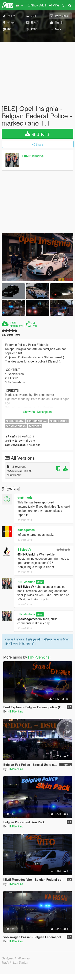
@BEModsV (25, 586)
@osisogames (27, 619)
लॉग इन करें (34, 639)
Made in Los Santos (15, 962)
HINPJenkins (33, 155)
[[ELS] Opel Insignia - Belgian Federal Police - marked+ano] (37, 257)
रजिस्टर (48, 639)
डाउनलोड (40, 133)
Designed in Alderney (16, 958)
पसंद (35, 326)
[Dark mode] (63, 5)
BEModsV (24, 549)
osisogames (26, 530)
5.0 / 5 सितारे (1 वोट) (11, 335)
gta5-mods (25, 497)
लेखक (39, 582)
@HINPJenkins (27, 554)
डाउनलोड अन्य (16, 326)
